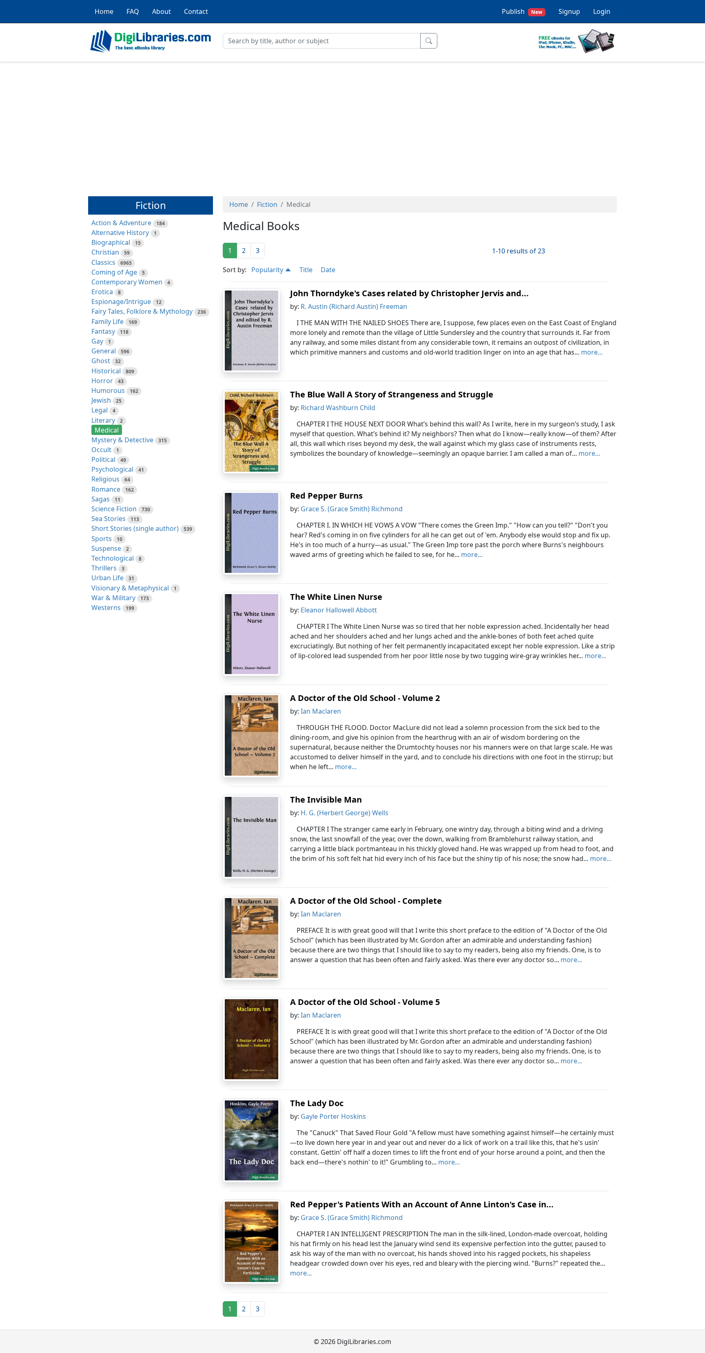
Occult (101, 449)
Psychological (112, 469)
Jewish (101, 400)
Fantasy (103, 331)
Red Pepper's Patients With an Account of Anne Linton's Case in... (422, 1204)
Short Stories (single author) (135, 528)
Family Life (107, 321)
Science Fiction (114, 508)
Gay (97, 341)
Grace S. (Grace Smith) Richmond (352, 508)
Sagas (100, 499)
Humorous (108, 390)
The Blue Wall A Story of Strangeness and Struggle (391, 394)
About (161, 11)
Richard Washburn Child (338, 407)
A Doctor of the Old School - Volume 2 (365, 697)
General (103, 350)
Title (306, 269)
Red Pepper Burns (326, 495)
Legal (99, 410)
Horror (102, 380)
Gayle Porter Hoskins (333, 1116)
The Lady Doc (317, 1103)
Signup (569, 11)
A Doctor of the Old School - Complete (366, 900)
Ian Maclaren (321, 711)
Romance (105, 489)
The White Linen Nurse (336, 596)
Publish (522, 11)
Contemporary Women (126, 281)
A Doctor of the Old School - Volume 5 (365, 1001)
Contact (196, 11)
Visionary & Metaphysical (130, 587)
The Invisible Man (326, 799)
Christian (105, 252)
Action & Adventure (121, 222)
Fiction (267, 204)
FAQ (132, 11)
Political (103, 459)
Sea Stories (108, 518)
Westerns (106, 607)
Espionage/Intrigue (121, 301)
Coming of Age (114, 272)
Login (601, 11)
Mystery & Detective (122, 439)
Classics (103, 262)
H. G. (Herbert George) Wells (344, 812)
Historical (106, 370)
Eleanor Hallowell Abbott (339, 610)
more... (592, 352)
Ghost (100, 360)
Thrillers (104, 567)
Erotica (102, 291)
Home (104, 11)
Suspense (106, 548)
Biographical (110, 242)
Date (328, 269)
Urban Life (107, 577)
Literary (103, 420)
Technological (112, 558)
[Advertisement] (352, 125)
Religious (105, 479)
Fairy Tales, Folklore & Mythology (142, 311)
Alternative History (120, 232)
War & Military (113, 597)
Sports (101, 538)
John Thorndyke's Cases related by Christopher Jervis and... (409, 293)
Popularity (268, 269)
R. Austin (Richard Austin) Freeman (354, 306)
